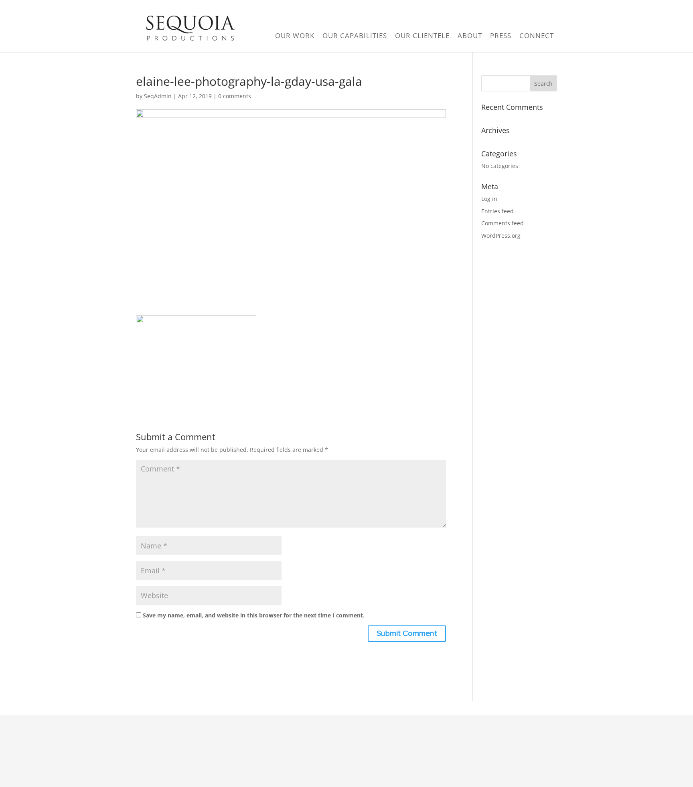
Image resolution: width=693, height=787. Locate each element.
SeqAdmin (158, 96)
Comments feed (502, 223)
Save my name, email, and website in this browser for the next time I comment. (254, 615)
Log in (489, 198)
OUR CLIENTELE (422, 35)
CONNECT (536, 35)
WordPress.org (501, 235)
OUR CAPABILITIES (354, 35)
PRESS (500, 35)
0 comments (234, 96)
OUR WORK (294, 35)
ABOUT (470, 35)
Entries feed (497, 211)
